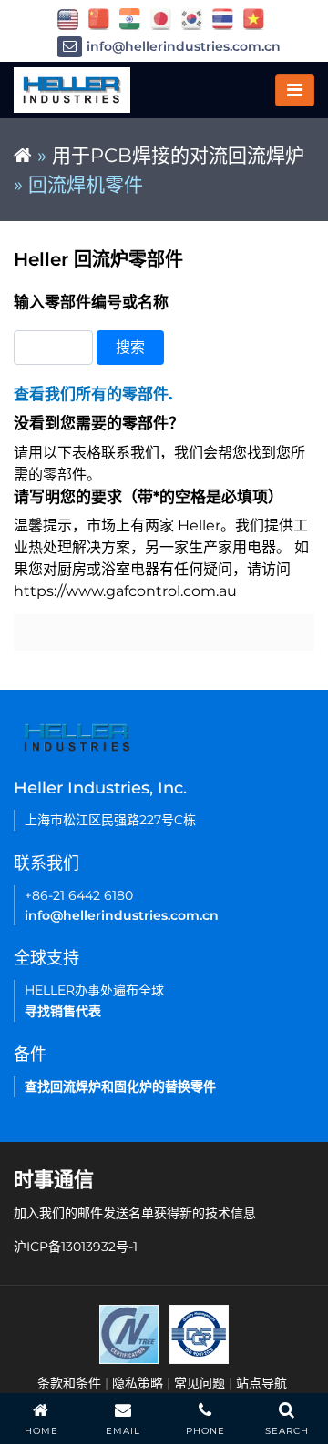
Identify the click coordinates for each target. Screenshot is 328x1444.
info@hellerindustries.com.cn (184, 46)
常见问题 (199, 1383)
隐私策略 (137, 1383)
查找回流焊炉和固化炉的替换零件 (120, 1086)
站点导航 (261, 1383)
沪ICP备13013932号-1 (76, 1246)
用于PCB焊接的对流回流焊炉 (178, 155)
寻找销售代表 (63, 1011)
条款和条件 (69, 1383)
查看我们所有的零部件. (93, 394)
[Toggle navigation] (294, 90)
